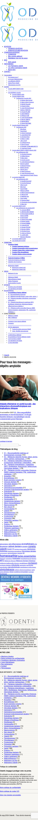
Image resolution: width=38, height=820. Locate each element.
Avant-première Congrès (14, 283)
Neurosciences (9, 505)
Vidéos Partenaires (13, 281)
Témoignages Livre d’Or (14, 85)
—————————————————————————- (19, 90)
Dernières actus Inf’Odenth (15, 287)
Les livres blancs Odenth (14, 338)
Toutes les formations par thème (16, 260)
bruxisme (4, 546)
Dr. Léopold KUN (24, 225)
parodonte (23, 565)
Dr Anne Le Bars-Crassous (27, 102)
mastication (16, 558)
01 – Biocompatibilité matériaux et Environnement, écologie (16, 454)
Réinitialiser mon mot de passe (18, 58)
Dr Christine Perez (25, 137)
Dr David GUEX (24, 217)
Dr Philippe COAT (24, 115)
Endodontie (8, 491)
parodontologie (14, 567)
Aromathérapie (9, 478)
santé (33, 570)
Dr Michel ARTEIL (24, 121)
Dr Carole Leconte (25, 160)
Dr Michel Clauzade (25, 104)
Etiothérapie (8, 497)
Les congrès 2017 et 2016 (18, 240)
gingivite (19, 553)
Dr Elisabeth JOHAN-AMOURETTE (29, 146)
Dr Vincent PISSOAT (25, 227)
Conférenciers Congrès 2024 (23, 98)
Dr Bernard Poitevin (25, 165)
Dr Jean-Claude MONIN (26, 117)
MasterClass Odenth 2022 (19, 269)
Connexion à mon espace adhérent (17, 321)
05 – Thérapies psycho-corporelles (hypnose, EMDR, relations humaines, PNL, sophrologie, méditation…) (20, 472)
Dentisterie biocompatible (13, 488)
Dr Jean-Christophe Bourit (27, 108)
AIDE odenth (12, 62)
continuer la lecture (6, 441)
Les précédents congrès (14, 92)
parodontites (4, 567)
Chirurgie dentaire (10, 482)
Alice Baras (23, 129)
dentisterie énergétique (14, 551)
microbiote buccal (26, 558)
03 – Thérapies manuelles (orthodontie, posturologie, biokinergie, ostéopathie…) (18, 462)
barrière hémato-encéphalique (12, 417)
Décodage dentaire (11, 484)
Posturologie (8, 516)
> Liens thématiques (7, 662)
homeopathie (8, 556)
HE (24, 553)
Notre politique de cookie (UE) (9, 791)
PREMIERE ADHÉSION (15, 48)
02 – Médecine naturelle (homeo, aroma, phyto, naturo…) (22, 296)
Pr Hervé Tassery (24, 144)
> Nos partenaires (6, 664)
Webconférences (10, 532)
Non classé (8, 507)
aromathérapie (27, 544)
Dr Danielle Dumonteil (25, 181)
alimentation (4, 544)
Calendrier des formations (15, 262)
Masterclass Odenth (13, 265)
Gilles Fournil (23, 185)
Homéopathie (9, 499)
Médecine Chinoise (10, 561)
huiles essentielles (27, 556)
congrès (25, 547)
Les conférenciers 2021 (22, 179)
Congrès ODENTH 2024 (18, 96)
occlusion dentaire (5, 565)
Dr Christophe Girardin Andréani (28, 202)
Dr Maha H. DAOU (24, 138)
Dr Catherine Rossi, (25, 142)
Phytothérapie (9, 515)
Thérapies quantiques (11, 528)
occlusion (32, 563)
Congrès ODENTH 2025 (18, 94)
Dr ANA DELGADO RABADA (27, 212)
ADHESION (7, 47)
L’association (8, 75)
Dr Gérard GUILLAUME (26, 219)
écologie (31, 572)
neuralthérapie (23, 563)
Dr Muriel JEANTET (25, 119)
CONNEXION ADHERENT (12, 52)
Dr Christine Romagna (26, 154)
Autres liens (12, 70)
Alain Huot (23, 187)
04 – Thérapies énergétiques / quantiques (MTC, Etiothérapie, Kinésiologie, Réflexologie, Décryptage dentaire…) (20, 466)
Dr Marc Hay (23, 204)
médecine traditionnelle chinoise (9, 563)
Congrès (6, 87)
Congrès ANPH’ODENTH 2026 (15, 88)
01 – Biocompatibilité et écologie (16, 294)
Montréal (34, 558)
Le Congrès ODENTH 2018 (19, 238)
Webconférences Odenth (14, 279)
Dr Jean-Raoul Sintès (25, 148)
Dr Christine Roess (25, 231)
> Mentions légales (7, 656)
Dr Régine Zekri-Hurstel (26, 100)
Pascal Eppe (23, 131)
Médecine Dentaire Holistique (25, 561)
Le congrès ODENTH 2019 (18, 206)
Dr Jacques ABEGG (25, 210)
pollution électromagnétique (22, 570)
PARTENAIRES (8, 64)
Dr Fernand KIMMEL (25, 223)
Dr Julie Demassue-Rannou (27, 162)
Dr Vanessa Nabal (24, 200)
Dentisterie (8, 486)
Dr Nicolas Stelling (25, 229)
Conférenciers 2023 (21, 127)
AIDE (5, 60)
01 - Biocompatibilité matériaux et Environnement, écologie (15, 413)
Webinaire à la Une (13, 273)
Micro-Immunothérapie (12, 503)
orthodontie (15, 565)
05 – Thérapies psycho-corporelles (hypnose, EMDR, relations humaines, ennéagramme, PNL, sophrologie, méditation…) (22, 310)
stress (11, 572)
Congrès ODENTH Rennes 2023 (20, 125)
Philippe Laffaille (24, 190)
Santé (6, 522)
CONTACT (7, 72)
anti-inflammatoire (15, 544)
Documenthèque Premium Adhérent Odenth (19, 337)
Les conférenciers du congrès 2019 (25, 208)
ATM (35, 544)
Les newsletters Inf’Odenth (15, 288)
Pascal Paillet (23, 188)
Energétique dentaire (11, 493)
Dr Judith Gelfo (24, 235)
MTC (2, 560)
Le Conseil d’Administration (15, 79)
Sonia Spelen (23, 198)
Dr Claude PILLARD (25, 112)
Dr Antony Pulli (24, 194)
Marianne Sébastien (25, 237)
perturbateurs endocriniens (28, 567)
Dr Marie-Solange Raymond (27, 192)
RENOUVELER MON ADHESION (18, 50)
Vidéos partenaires (11, 530)
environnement (3, 553)
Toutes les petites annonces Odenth (21, 329)
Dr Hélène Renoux (24, 156)
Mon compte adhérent (15, 56)
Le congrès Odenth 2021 (18, 177)
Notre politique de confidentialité (10, 788)
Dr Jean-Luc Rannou (25, 233)
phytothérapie (7, 569)
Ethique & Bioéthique (11, 495)
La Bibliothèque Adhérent (14, 335)
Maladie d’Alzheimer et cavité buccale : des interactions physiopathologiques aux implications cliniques (18, 406)
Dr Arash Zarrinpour (25, 171)
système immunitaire (21, 572)
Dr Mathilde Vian (24, 196)
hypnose (2, 558)
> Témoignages (5, 668)
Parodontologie (9, 513)
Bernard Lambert (24, 163)
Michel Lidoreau (24, 167)
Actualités (7, 476)
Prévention (8, 518)
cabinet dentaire (15, 546)
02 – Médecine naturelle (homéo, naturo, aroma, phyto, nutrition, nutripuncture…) (20, 458)
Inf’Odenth (7, 285)
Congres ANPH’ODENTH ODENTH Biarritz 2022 (24, 150)
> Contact (3, 666)
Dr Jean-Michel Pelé (25, 135)
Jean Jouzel (23, 140)
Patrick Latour (24, 169)
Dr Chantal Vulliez (24, 106)
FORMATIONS (8, 242)
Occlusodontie (9, 509)
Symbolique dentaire (11, 526)
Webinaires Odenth (13, 277)
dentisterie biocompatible (20, 549)
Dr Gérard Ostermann (25, 133)
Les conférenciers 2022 (22, 152)
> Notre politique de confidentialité (12, 658)
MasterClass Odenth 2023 (19, 267)
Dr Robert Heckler (24, 221)
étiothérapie (3, 574)
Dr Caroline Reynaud (25, 183)
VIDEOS (6, 271)
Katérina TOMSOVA (25, 110)
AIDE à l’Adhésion (12, 317)
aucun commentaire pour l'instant (15, 418)
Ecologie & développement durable (16, 490)
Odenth (6, 511)
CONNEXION (12, 54)
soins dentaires (4, 572)
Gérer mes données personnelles (10, 795)
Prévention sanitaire (11, 520)
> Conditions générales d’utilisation (12, 660)
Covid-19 (10, 549)
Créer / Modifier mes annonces (20, 331)
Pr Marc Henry (24, 158)
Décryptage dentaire (29, 551)
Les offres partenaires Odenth (17, 68)
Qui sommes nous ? (13, 77)
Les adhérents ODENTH (14, 81)
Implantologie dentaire (12, 501)
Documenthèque (9, 290)
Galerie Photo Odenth (13, 83)
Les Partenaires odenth (15, 66)
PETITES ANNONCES (13, 327)
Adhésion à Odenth (13, 315)
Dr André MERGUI (24, 113)
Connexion (11, 323)
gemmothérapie (12, 553)
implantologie (8, 558)
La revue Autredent (13, 342)
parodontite (29, 565)
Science (7, 524)
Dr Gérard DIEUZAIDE (25, 123)
